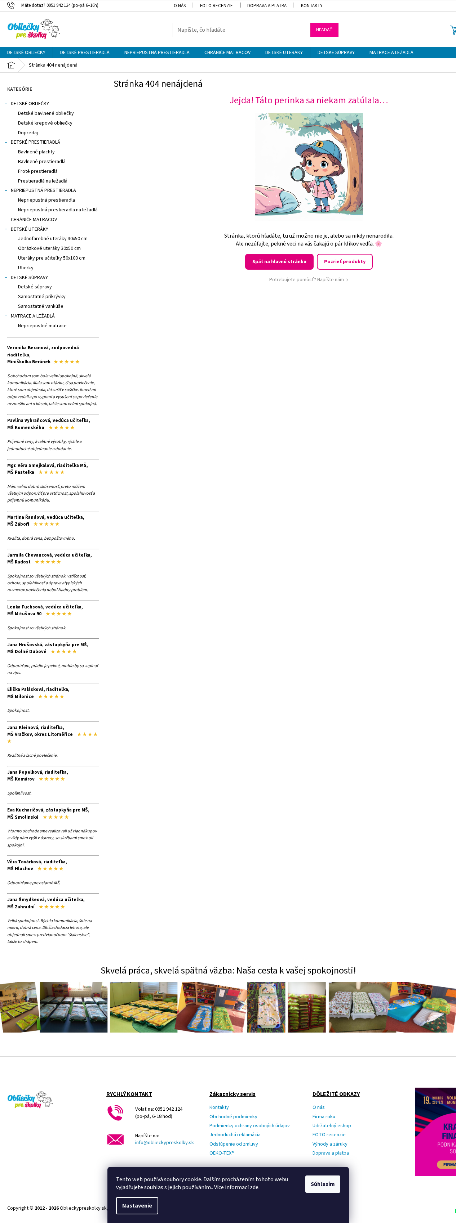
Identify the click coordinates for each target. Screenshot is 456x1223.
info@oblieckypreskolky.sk (164, 1142)
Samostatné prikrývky (42, 296)
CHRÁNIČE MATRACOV (34, 219)
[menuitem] (26, 52)
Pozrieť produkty (345, 261)
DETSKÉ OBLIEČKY (30, 103)
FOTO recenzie (329, 1135)
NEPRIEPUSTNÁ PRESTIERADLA (43, 190)
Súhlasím (323, 1184)
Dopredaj (28, 132)
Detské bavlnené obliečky (46, 113)
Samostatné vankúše (40, 306)
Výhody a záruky (330, 1144)
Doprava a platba (267, 6)
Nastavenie (137, 1206)
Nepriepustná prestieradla (46, 200)
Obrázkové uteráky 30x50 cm (49, 248)
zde (254, 1187)
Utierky (26, 267)
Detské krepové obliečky (45, 123)
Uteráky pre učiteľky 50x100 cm (51, 258)
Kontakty (312, 6)
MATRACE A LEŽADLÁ (33, 316)
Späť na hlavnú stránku (279, 261)
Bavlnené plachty (36, 152)
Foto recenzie (216, 6)
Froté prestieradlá (38, 171)
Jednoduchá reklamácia (235, 1135)
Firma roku (324, 1117)
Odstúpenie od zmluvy (233, 1144)
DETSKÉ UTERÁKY (29, 229)
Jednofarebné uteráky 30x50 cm (53, 238)
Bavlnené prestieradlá (42, 161)
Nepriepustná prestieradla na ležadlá (58, 209)
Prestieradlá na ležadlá (42, 181)
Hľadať (324, 29)
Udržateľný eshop (332, 1126)
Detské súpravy (35, 287)
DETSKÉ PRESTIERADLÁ (35, 142)
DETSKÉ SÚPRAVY (29, 277)
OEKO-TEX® (221, 1153)
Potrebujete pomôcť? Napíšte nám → (308, 279)
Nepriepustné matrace (42, 325)
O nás (180, 6)
